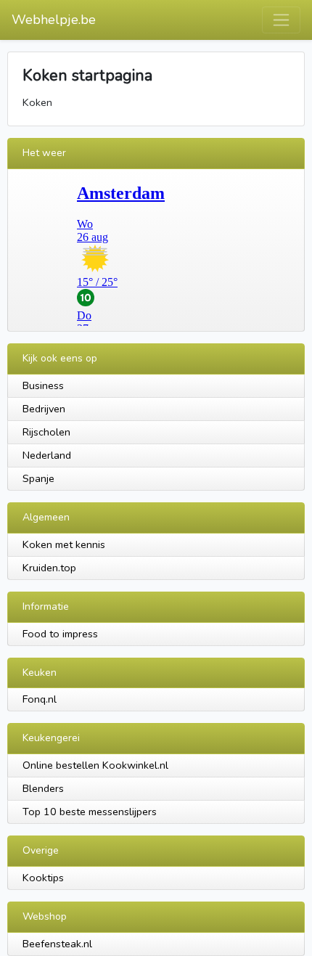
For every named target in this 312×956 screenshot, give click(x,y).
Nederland (46, 455)
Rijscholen (46, 432)
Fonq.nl (39, 699)
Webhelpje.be (54, 19)
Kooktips (43, 877)
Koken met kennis (63, 544)
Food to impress (60, 633)
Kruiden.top (49, 567)
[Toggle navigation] (281, 20)
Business (43, 385)
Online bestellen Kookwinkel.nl (95, 765)
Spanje (38, 478)
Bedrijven (43, 408)
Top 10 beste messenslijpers (89, 811)
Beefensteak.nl (57, 943)
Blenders (43, 788)
